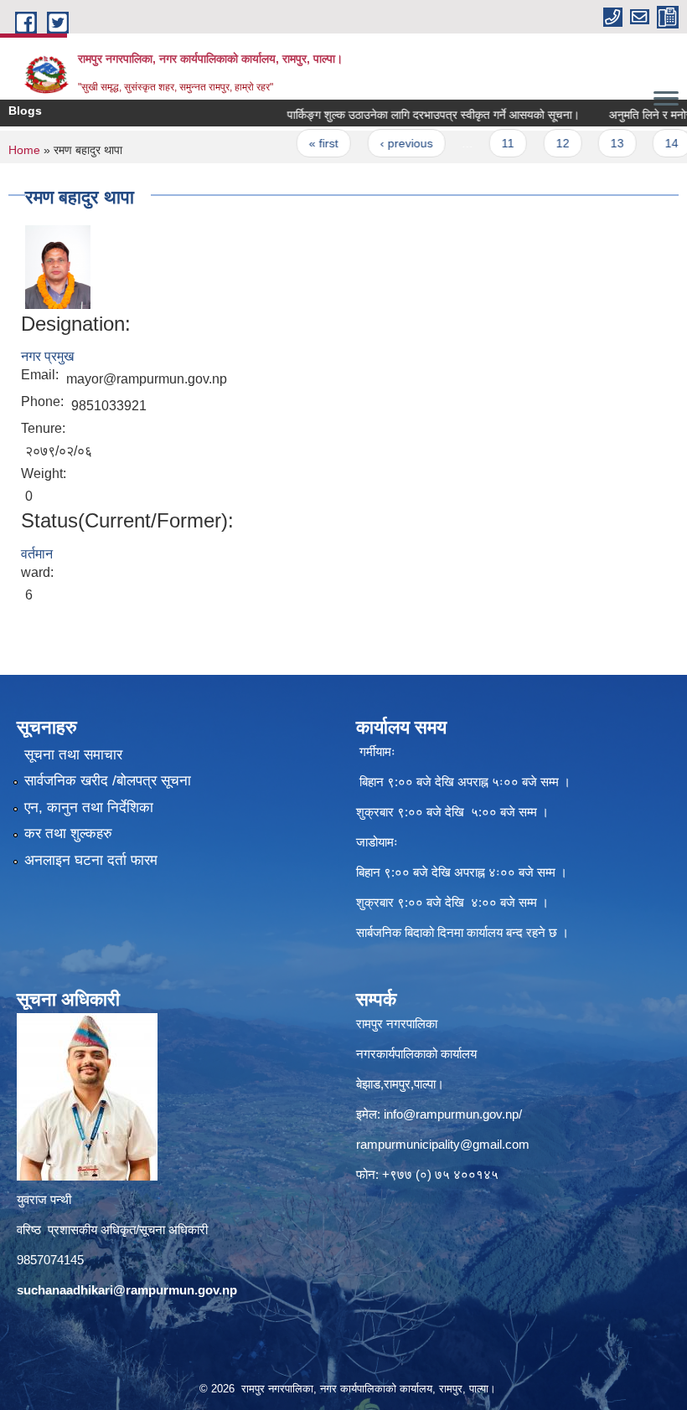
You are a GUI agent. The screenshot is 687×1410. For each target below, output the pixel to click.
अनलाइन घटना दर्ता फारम (91, 860)
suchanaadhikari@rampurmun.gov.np (127, 1290)
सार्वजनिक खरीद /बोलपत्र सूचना (107, 781)
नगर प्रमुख (47, 356)
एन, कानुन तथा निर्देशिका (88, 808)
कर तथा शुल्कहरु (68, 833)
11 (484, 143)
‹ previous (381, 143)
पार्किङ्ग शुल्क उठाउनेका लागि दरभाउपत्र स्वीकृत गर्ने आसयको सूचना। (408, 114)
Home (24, 150)
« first (299, 143)
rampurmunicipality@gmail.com (442, 1144)
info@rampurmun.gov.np (451, 1114)
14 (647, 143)
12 (538, 143)
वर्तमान (37, 554)
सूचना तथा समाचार (73, 755)
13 (592, 143)
